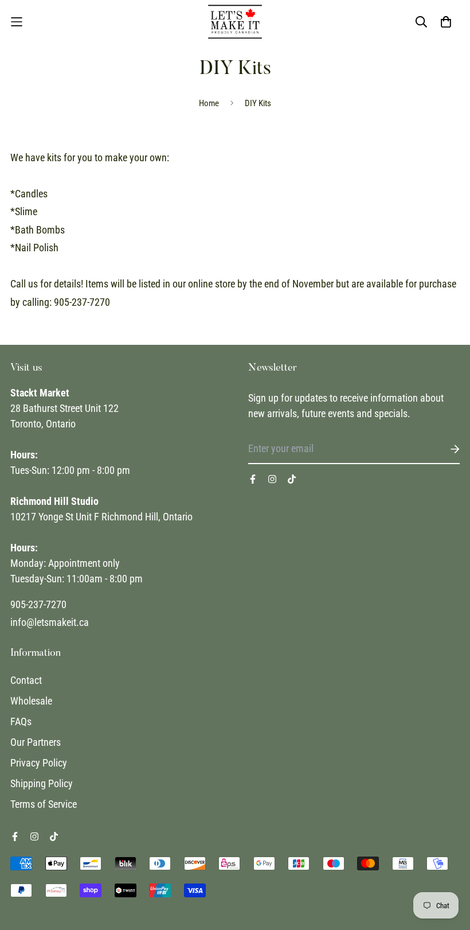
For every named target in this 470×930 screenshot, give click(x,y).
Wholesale (31, 701)
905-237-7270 (38, 604)
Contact (26, 680)
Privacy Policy (38, 763)
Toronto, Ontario (43, 424)
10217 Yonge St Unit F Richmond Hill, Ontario (101, 517)
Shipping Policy (41, 783)
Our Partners (35, 742)
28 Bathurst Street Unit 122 (64, 408)
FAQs (21, 721)
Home (209, 103)
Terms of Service (43, 804)
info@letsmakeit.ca (49, 622)
